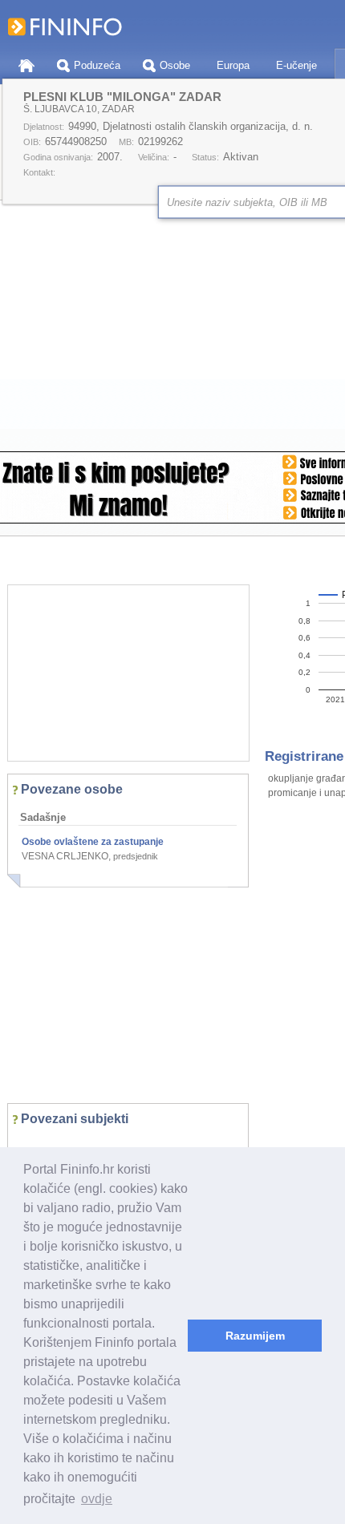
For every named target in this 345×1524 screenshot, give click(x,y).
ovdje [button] (96, 1499)
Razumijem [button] (255, 1335)
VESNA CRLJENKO (65, 856)
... (29, 1143)
